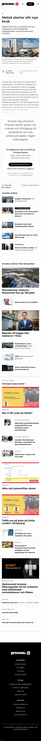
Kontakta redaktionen (20, 704)
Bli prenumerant (20, 664)
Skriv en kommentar (31, 185)
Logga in (30, 169)
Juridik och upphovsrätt (20, 687)
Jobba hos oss (20, 711)
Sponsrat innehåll (20, 694)
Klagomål (20, 691)
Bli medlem (20, 667)
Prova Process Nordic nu (20, 164)
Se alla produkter (20, 674)
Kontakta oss (20, 708)
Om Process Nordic (20, 715)
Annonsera (20, 671)
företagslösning (27, 175)
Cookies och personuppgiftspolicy (20, 684)
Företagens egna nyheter (13, 384)
